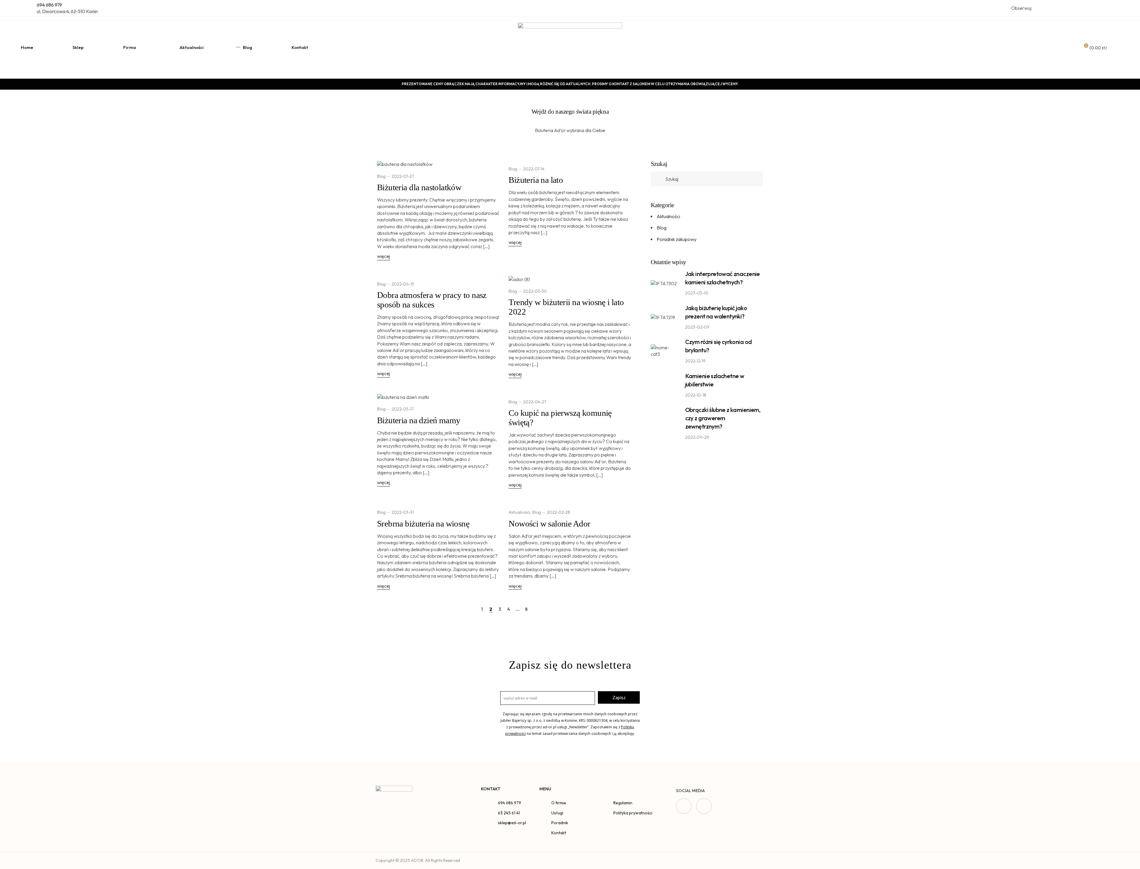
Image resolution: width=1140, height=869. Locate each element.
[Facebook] (683, 806)
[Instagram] (704, 806)
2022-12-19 (695, 361)
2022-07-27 (403, 176)
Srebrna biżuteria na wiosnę (423, 523)
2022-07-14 (533, 169)
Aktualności (519, 512)
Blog (381, 176)
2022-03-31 (403, 512)
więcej (383, 256)
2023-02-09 (697, 327)
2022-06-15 (403, 284)
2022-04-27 (534, 402)
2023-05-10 (696, 293)
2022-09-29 (697, 437)
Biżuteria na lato (536, 180)
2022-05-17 (403, 409)
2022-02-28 (558, 512)
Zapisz (619, 697)
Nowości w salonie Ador (549, 523)
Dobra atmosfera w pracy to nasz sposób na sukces (432, 299)
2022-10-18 (695, 395)
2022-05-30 (535, 291)
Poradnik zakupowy (676, 239)
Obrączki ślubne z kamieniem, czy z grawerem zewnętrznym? (723, 418)
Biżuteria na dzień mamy (418, 420)
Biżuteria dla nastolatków (419, 187)
